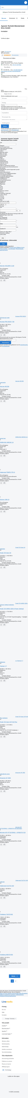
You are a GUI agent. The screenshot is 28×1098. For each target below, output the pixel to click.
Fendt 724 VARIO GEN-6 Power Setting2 (12, 609)
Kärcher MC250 (4, 386)
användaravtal (15, 130)
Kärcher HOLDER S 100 (7, 266)
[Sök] (25, 7)
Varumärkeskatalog (6, 1052)
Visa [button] (11, 64)
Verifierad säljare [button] (5, 38)
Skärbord (2, 996)
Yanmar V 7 (3, 666)
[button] (25, 2)
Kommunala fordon (17, 993)
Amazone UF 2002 (5, 778)
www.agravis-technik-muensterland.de (10, 71)
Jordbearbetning (19, 994)
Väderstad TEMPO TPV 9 (7, 472)
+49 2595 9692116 (17, 70)
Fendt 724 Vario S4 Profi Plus (8, 722)
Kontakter (4, 1015)
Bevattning (24, 993)
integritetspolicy (5, 130)
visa (3, 238)
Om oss (4, 1009)
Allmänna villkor (6, 1041)
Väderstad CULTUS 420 (7, 886)
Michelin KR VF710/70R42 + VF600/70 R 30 (12, 832)
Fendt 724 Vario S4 (5, 553)
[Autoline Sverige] (10, 2)
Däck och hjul (3, 993)
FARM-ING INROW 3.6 (6, 442)
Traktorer (9, 993)
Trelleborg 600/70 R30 (6, 954)
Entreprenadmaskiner (10, 996)
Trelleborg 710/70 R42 (6, 914)
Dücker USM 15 (4, 499)
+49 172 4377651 (16, 64)
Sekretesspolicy (6, 1044)
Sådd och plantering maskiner (7, 994)
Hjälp (3, 1012)
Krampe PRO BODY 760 (7, 321)
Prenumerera (5, 342)
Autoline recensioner (7, 1049)
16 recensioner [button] (15, 55)
